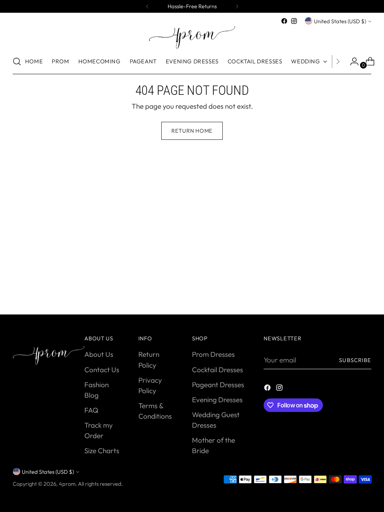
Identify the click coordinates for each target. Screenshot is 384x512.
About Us (98, 354)
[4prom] (192, 37)
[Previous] (147, 6)
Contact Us (101, 369)
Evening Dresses (217, 399)
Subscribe (355, 360)
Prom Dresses (213, 354)
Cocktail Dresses (217, 369)
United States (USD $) (340, 21)
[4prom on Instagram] (294, 21)
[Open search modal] (16, 61)
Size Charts (101, 450)
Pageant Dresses (218, 384)
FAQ (91, 410)
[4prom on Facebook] (284, 21)
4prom (67, 483)
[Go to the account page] (351, 61)
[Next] (237, 6)
